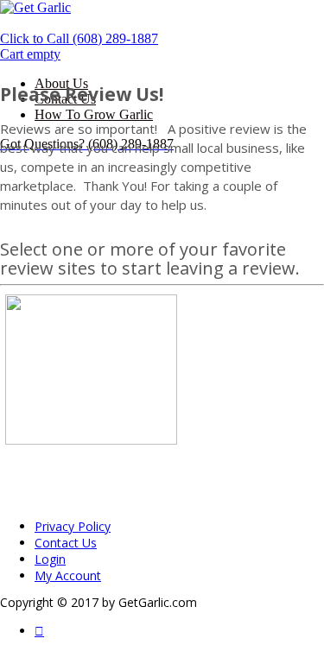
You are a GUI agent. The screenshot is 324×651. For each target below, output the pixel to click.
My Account (68, 575)
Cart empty (30, 54)
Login (50, 559)
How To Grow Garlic (94, 114)
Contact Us (66, 542)
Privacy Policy (73, 526)
